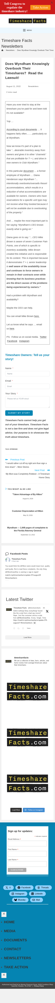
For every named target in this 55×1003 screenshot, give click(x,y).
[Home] (2, 50)
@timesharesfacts (34, 608)
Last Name (13, 859)
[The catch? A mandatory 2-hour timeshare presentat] (27, 737)
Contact (12, 949)
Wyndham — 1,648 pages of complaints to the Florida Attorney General (27, 529)
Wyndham (13, 449)
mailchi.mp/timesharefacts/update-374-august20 (23, 575)
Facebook (12, 341)
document (28, 171)
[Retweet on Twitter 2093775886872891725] (19, 628)
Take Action (16, 967)
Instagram (24, 341)
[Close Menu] (3, 914)
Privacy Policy (39, 986)
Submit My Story (19, 413)
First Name (13, 849)
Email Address (14, 839)
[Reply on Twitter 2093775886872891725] (15, 628)
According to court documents (22, 129)
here (12, 328)
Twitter (43, 337)
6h (44, 608)
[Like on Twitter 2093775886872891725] (23, 628)
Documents (15, 940)
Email (8, 381)
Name (8, 368)
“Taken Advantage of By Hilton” (27, 494)
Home (9, 922)
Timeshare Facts (19, 559)
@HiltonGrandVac (23, 618)
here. (36, 316)
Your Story (10, 393)
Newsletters (33, 86)
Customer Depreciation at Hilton (27, 511)
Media (9, 931)
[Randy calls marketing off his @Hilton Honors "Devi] (27, 691)
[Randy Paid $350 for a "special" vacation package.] (27, 783)
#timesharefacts (11, 578)
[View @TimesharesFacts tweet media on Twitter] (34, 622)
